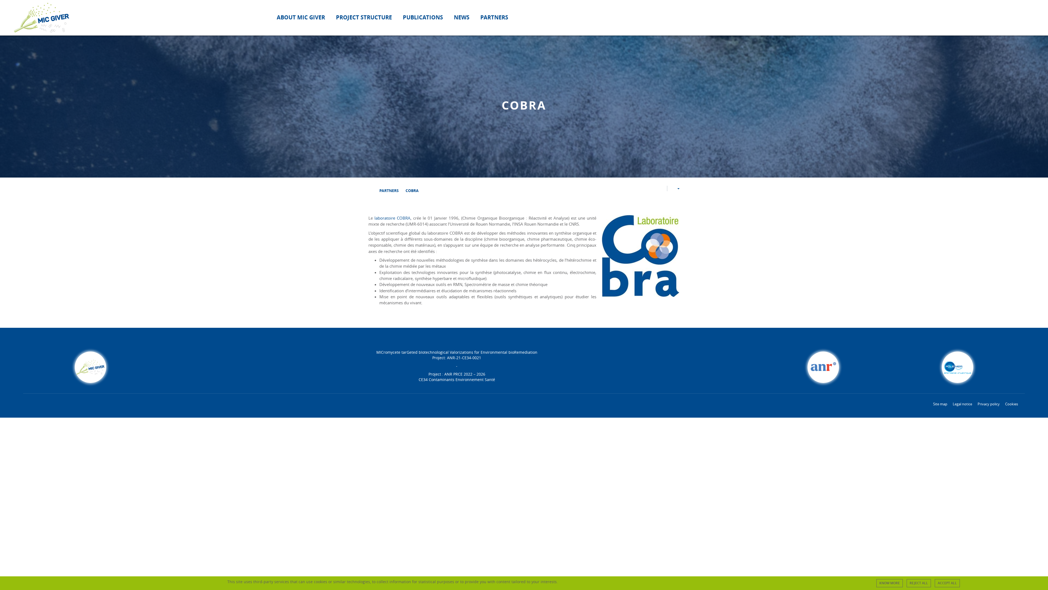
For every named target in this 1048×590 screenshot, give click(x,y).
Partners (494, 17)
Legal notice (962, 404)
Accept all (947, 583)
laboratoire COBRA (392, 218)
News (461, 17)
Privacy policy (989, 404)
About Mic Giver (301, 17)
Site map (940, 404)
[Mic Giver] (369, 190)
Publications (423, 17)
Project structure (364, 17)
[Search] (1030, 17)
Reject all (919, 583)
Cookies (1011, 404)
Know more (889, 583)
